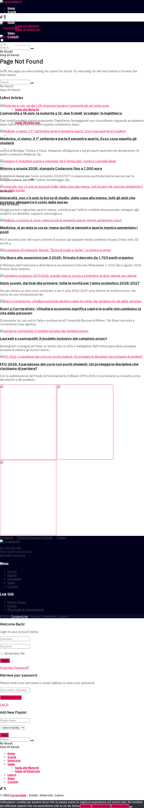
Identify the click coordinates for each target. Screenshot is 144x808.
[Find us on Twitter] (4, 17)
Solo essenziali (101, 806)
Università (14, 15)
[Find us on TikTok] (1, 17)
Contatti (13, 586)
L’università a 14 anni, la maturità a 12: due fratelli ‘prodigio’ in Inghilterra (61, 113)
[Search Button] (32, 48)
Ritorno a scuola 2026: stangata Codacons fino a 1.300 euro (51, 168)
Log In (4, 704)
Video (11, 136)
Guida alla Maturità (27, 26)
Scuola (12, 12)
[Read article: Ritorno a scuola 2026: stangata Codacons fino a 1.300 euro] (72, 161)
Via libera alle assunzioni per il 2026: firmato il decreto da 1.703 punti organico (67, 257)
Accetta (85, 806)
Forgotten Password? (14, 668)
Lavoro (12, 19)
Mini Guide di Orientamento (26, 610)
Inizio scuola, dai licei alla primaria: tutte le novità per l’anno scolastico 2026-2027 (70, 283)
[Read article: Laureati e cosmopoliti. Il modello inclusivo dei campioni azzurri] (72, 331)
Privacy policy (120, 806)
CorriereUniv (19, 616)
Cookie (12, 606)
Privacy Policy (17, 602)
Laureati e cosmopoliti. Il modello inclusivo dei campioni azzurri (53, 338)
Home (11, 8)
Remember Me (14, 653)
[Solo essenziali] (130, 806)
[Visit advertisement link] (28, 458)
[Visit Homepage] (11, 2)
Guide (11, 764)
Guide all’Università (27, 29)
